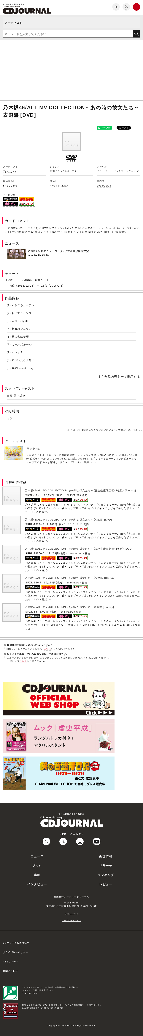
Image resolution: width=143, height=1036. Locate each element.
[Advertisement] (71, 71)
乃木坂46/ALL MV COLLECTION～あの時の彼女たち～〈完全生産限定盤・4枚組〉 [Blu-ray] (80, 490)
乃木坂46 (10, 171)
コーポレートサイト (71, 920)
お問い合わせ (10, 971)
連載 (37, 874)
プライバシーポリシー (15, 952)
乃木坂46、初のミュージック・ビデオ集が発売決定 (58, 251)
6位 (12, 285)
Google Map (71, 913)
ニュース (37, 856)
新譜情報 (105, 856)
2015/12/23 (104, 185)
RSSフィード (10, 961)
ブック (37, 865)
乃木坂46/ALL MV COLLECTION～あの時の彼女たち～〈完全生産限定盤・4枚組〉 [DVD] (78, 548)
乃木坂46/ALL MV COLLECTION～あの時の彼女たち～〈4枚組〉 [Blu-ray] (70, 578)
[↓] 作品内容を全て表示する (119, 376)
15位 (44, 285)
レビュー (105, 884)
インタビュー (37, 884)
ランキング (106, 874)
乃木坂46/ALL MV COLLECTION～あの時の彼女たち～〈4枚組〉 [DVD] (68, 519)
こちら (47, 648)
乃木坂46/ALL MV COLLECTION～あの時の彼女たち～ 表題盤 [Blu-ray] (69, 607)
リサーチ (105, 865)
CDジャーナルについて (16, 943)
